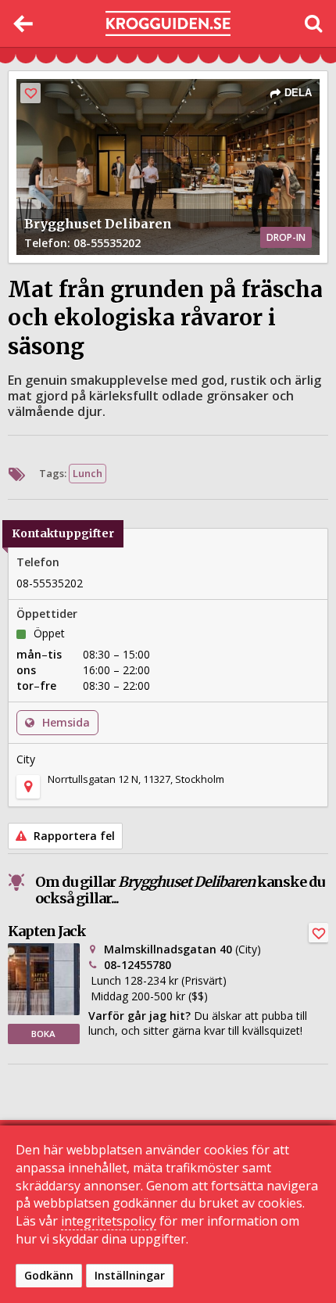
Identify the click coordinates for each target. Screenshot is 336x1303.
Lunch (87, 473)
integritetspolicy (108, 1220)
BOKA (43, 1033)
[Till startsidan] (168, 24)
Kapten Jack (47, 931)
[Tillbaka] (23, 23)
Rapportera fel (72, 835)
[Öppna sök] (312, 23)
